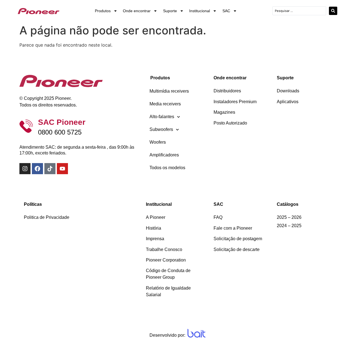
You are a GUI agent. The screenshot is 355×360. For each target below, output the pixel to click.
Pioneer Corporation (166, 260)
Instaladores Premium (235, 101)
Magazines (224, 112)
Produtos (103, 11)
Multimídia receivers (169, 91)
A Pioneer (155, 217)
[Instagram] (25, 168)
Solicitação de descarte (237, 249)
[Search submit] (333, 11)
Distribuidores (227, 90)
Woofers (157, 142)
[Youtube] (62, 168)
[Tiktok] (49, 168)
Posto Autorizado (230, 123)
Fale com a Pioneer (233, 228)
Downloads (288, 90)
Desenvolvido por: (167, 335)
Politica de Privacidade (46, 217)
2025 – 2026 (289, 217)
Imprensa (155, 238)
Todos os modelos (167, 167)
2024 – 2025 (289, 225)
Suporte (170, 11)
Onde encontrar (137, 11)
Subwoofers (161, 129)
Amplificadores (164, 155)
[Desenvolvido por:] (196, 333)
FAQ (218, 217)
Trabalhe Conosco (164, 249)
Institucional (199, 11)
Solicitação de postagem (238, 238)
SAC (226, 11)
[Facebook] (37, 168)
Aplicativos (287, 101)
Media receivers (165, 104)
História (153, 228)
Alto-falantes (161, 116)
